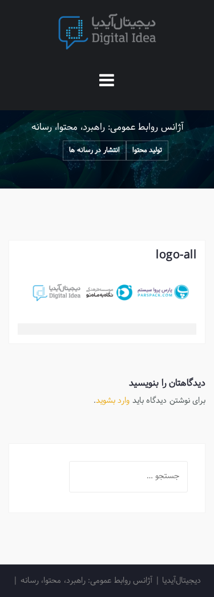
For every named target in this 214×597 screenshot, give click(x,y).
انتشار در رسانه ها (94, 150)
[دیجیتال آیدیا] (107, 31)
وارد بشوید (113, 400)
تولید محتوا (147, 150)
